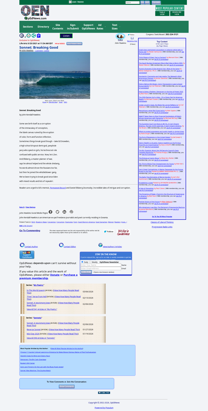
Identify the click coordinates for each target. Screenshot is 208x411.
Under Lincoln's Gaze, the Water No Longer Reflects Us (158, 105)
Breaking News (41, 222)
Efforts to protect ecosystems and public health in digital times (161, 132)
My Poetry (38, 285)
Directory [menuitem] (43, 26)
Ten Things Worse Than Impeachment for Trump (156, 164)
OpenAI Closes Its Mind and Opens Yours (35, 356)
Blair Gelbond (167, 202)
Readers (117, 222)
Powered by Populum (104, 407)
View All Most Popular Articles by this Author (67, 348)
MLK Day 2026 (33, 334)
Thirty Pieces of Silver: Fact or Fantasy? (152, 57)
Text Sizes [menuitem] (114, 26)
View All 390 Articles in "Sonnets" (41, 338)
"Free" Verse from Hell (36, 296)
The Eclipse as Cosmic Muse (149, 158)
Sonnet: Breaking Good (38, 47)
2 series (46, 51)
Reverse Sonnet (34, 329)
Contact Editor (70, 246)
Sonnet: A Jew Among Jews (38, 303)
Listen (66, 35)
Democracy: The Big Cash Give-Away (33, 360)
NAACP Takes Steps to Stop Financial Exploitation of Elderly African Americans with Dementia (160, 117)
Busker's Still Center (27, 363)
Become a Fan (132, 41)
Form (75, 222)
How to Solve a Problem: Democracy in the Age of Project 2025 (161, 92)
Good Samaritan (101, 222)
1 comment (39, 51)
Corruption (60, 222)
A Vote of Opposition (146, 188)
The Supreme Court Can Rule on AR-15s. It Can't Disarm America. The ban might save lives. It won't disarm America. (160, 125)
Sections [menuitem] (28, 26)
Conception (52, 222)
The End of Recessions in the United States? (155, 137)
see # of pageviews (161, 59)
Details (61, 102)
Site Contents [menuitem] (57, 26)
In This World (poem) (36, 290)
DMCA (65, 102)
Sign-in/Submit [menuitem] (72, 26)
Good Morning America (86, 222)
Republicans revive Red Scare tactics (152, 111)
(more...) (124, 222)
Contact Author (31, 246)
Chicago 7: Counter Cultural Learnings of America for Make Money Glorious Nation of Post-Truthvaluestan (58, 352)
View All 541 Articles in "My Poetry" (42, 309)
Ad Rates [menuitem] (100, 26)
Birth (33, 222)
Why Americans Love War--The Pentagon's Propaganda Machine (162, 207)
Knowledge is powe (146, 183)
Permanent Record (58, 188)
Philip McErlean (53, 102)
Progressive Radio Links (162, 227)
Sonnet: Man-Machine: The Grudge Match (35, 371)
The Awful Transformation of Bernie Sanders (155, 177)
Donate (55, 274)
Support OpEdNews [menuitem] (87, 26)
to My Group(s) (25, 226)
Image (44, 102)
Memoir (111, 222)
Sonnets (37, 318)
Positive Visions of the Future (149, 202)
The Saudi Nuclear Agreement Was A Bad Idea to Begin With (161, 63)
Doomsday (69, 222)
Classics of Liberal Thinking (162, 222)
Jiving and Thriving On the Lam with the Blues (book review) (41, 367)
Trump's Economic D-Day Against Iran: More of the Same (159, 69)
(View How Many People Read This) (64, 329)
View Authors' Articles (112, 246)
